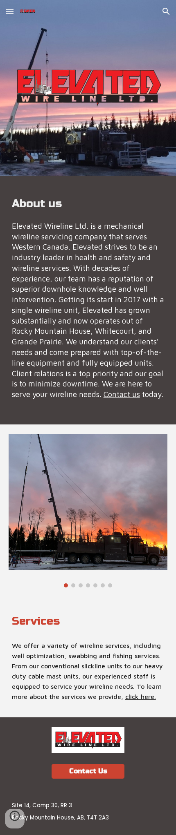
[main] (88, 300)
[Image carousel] (88, 510)
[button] (10, 11)
